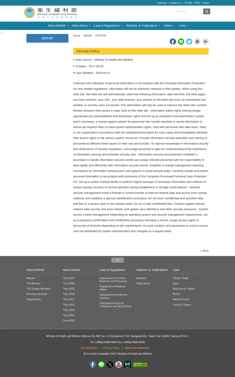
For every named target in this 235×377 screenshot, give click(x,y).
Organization (33, 299)
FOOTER (100, 35)
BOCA (176, 294)
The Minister (33, 283)
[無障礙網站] (140, 364)
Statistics (141, 278)
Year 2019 (69, 288)
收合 (117, 260)
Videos (168, 25)
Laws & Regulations (106, 25)
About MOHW (57, 25)
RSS (197, 2)
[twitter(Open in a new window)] (189, 41)
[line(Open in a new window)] (181, 41)
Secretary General (36, 294)
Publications (143, 283)
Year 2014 (69, 315)
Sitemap (162, 2)
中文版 (188, 2)
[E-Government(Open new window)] (127, 364)
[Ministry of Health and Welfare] (51, 12)
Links (182, 25)
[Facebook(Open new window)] (93, 364)
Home (206, 2)
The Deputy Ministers (38, 288)
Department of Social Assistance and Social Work (115, 305)
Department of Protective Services (114, 296)
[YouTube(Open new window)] (118, 364)
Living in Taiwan (182, 304)
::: (26, 2)
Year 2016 (69, 304)
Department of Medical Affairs (112, 288)
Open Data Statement (137, 348)
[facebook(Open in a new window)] (173, 41)
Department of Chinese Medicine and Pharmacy (113, 280)
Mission (30, 278)
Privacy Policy (111, 348)
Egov (176, 283)
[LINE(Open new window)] (101, 364)
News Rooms (71, 270)
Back (206, 250)
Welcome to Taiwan (184, 288)
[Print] (197, 41)
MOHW (88, 35)
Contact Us (175, 2)
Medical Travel (181, 299)
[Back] (205, 41)
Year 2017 (69, 299)
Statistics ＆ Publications (141, 25)
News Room (80, 25)
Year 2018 (69, 294)
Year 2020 (69, 283)
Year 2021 (69, 278)
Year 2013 (69, 320)
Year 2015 (69, 310)
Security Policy (89, 348)
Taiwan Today (180, 278)
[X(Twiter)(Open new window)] (110, 364)
